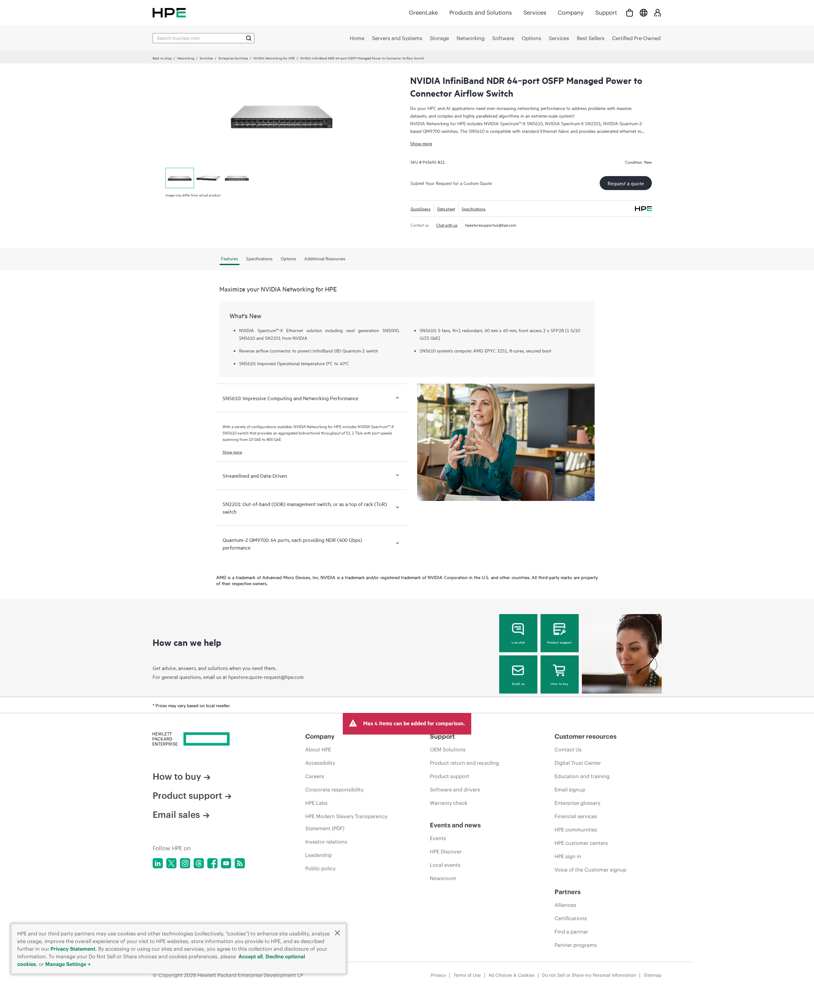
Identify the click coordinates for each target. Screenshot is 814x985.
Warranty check (448, 803)
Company (571, 12)
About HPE (318, 749)
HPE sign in (568, 856)
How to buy (559, 683)
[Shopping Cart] (629, 12)
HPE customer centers (581, 843)
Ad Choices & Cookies (511, 975)
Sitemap (652, 975)
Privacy (438, 975)
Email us (518, 683)
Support (606, 12)
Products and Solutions (480, 12)
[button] (337, 933)
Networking (185, 57)
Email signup (570, 789)
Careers (314, 776)
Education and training (582, 776)
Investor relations (326, 841)
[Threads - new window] (199, 863)
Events (438, 838)
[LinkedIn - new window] (158, 863)
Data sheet (446, 208)
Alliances (565, 905)
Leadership (318, 855)
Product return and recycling (464, 763)
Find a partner (571, 931)
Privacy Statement (73, 949)
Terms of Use (467, 975)
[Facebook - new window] (212, 863)
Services (534, 12)
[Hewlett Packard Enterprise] (169, 12)
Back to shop (162, 57)
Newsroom (443, 878)
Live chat (518, 642)
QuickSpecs (420, 208)
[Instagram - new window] (185, 863)
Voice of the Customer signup (590, 869)
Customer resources (586, 736)
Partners (568, 892)
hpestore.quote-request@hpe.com (266, 676)
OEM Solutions (448, 749)
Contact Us (568, 749)
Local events (445, 865)
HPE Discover (446, 851)
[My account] (657, 12)
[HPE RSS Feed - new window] (240, 863)
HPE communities (576, 829)
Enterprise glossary (577, 803)
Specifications (474, 208)
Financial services (576, 816)
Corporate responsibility (334, 789)
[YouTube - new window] (226, 863)
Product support (559, 642)
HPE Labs (316, 803)
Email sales (176, 814)
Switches (206, 57)
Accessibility (320, 763)
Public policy (320, 868)
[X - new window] (171, 863)
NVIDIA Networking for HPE (274, 57)
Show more (421, 143)
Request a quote (626, 183)
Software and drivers (455, 789)
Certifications (571, 918)
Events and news (455, 825)
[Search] (248, 38)
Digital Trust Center (578, 763)
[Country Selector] (643, 12)
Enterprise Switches (233, 57)
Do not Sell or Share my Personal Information (589, 975)
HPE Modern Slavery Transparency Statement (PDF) (346, 822)
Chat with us (447, 225)
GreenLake (423, 12)
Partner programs (576, 945)
